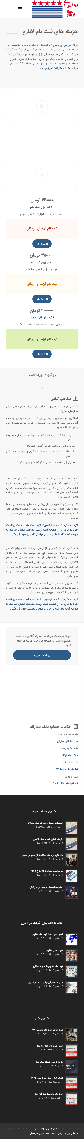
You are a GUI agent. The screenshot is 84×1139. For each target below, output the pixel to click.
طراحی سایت (57, 1133)
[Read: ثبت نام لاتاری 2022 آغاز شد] (71, 1098)
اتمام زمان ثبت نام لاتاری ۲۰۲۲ (47, 1078)
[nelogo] (49, 9)
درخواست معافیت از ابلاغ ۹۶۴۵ (47, 871)
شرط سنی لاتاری (54, 950)
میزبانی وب (72, 1133)
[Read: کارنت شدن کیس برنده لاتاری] (71, 843)
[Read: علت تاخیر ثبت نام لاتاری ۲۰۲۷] (71, 1034)
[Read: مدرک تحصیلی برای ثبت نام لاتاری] (71, 987)
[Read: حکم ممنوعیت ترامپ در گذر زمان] (71, 892)
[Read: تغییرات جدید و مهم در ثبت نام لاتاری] (71, 827)
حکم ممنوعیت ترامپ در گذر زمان (46, 887)
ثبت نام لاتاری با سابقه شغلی (48, 966)
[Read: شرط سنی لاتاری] (71, 955)
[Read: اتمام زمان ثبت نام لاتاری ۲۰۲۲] (71, 1082)
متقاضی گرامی (60, 399)
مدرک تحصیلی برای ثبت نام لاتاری (45, 982)
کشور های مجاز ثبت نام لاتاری (47, 934)
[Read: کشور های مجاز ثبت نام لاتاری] (71, 939)
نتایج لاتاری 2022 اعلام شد (49, 1062)
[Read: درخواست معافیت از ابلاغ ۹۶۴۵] (71, 876)
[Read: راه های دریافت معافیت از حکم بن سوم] (71, 859)
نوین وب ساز (37, 1133)
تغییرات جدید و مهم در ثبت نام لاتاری (44, 823)
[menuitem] (21, 9)
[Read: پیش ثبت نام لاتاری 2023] (71, 1050)
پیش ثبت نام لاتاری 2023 (50, 1046)
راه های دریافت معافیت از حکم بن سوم (42, 855)
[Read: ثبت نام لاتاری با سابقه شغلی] (71, 971)
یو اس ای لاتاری (61, 45)
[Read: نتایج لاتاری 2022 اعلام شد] (71, 1066)
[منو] (21, 9)
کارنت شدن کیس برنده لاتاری (48, 839)
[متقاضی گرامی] (75, 398)
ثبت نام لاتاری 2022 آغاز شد (49, 1094)
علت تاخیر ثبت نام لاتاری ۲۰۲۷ (47, 1030)
